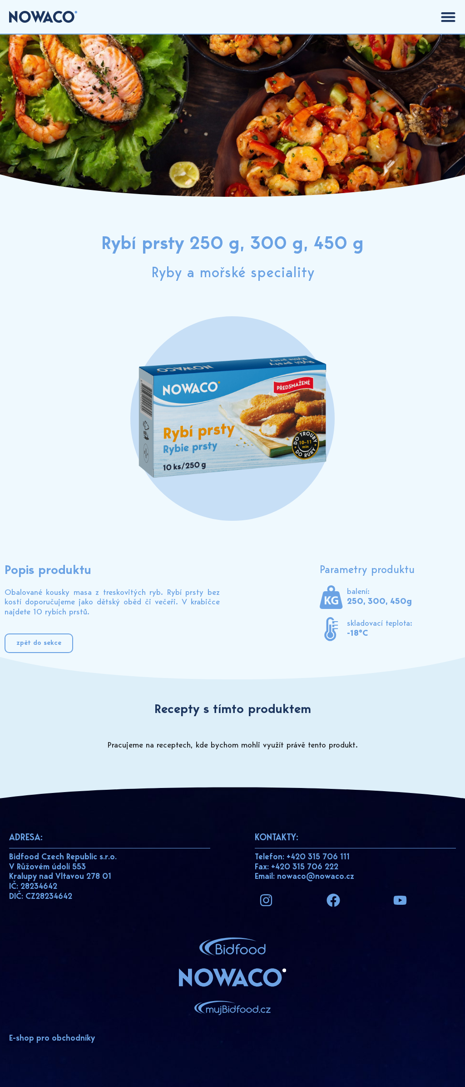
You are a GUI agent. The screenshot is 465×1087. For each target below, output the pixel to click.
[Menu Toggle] (448, 17)
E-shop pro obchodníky (52, 1039)
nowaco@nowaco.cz (315, 877)
